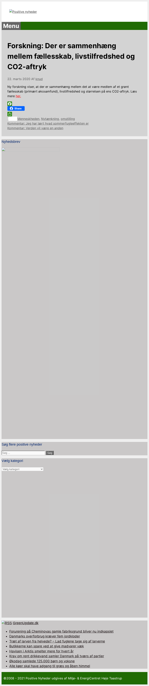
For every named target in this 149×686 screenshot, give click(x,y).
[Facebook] (74, 103)
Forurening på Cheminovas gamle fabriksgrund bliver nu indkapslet (61, 631)
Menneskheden (28, 119)
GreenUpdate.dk (25, 623)
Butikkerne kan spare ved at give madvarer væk (46, 646)
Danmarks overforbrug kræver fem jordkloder (44, 636)
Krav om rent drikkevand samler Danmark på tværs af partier (56, 656)
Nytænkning (50, 119)
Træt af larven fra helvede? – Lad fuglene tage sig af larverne (57, 641)
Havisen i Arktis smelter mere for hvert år (41, 651)
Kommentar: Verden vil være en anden (35, 128)
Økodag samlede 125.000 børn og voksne (42, 661)
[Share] (74, 114)
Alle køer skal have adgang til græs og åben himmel (49, 666)
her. (18, 96)
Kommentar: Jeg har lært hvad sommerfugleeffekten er (48, 123)
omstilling (68, 119)
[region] (74, 544)
